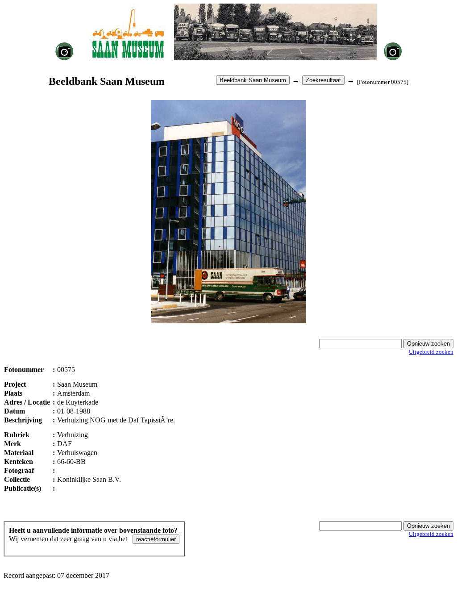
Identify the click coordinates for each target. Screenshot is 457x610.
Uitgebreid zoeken (431, 351)
